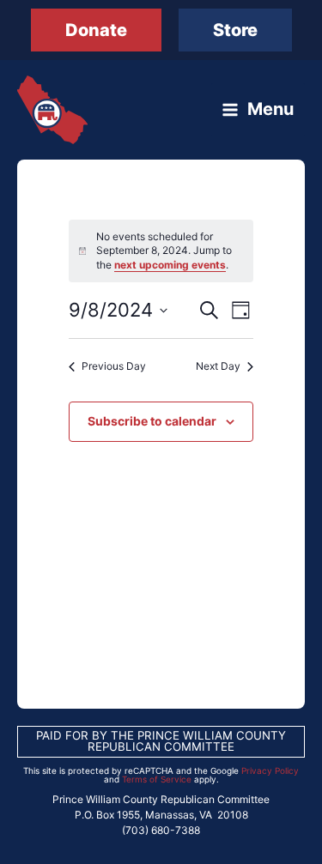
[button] (96, 30)
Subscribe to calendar (152, 421)
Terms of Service (156, 779)
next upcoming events (170, 264)
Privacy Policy (270, 770)
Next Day (218, 365)
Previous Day (114, 365)
